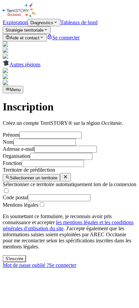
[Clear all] (65, 177)
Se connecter (62, 265)
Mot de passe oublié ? (26, 265)
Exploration (15, 22)
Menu (15, 89)
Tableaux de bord (79, 22)
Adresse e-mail (18, 149)
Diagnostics (41, 22)
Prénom (11, 135)
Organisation (16, 156)
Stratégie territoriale (24, 30)
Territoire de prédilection (29, 170)
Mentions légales (20, 205)
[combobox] (31, 177)
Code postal (15, 197)
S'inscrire (14, 258)
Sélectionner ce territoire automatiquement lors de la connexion (69, 184)
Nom (8, 142)
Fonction (12, 163)
